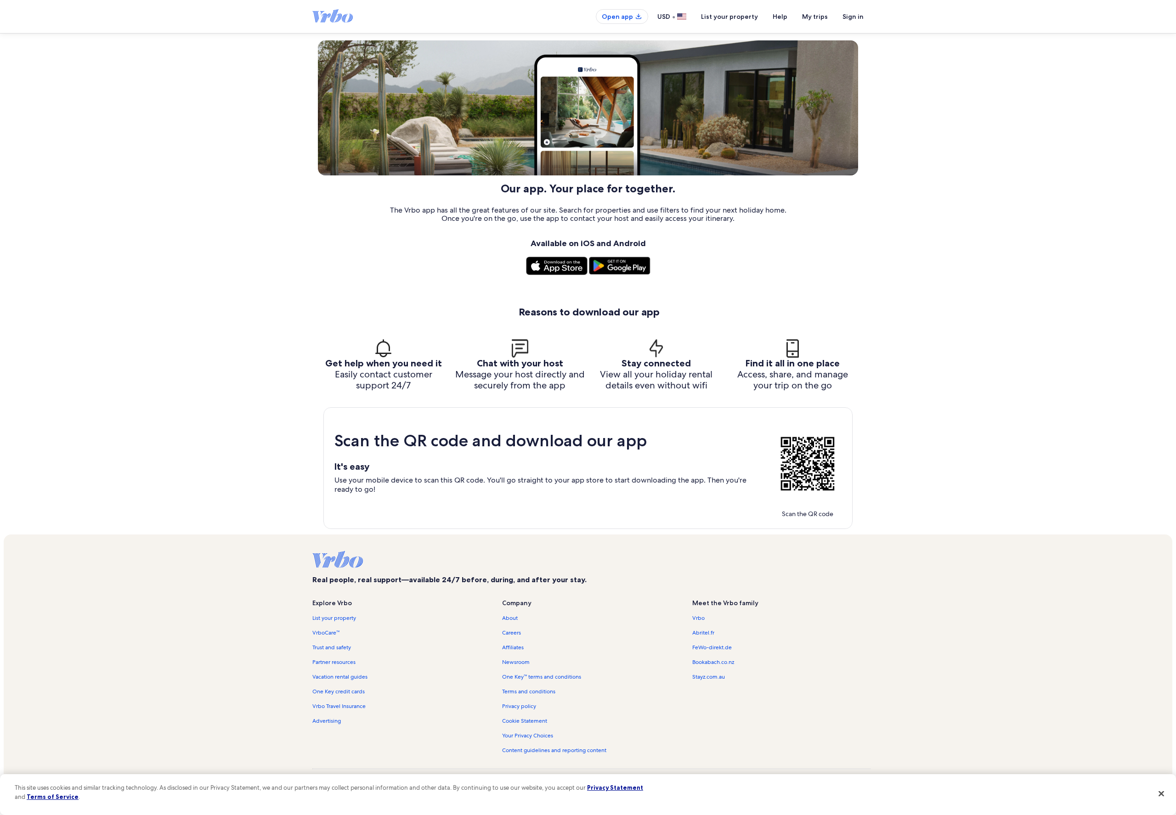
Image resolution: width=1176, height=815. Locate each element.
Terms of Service (53, 796)
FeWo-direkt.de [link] (712, 647)
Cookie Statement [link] (524, 721)
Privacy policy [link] (519, 706)
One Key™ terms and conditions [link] (541, 676)
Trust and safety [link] (331, 647)
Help (780, 16)
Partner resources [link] (334, 662)
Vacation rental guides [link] (340, 676)
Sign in (853, 16)
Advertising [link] (326, 721)
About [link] (510, 618)
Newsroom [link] (516, 662)
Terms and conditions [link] (528, 691)
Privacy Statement (615, 787)
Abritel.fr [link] (703, 632)
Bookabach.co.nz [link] (713, 662)
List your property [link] (334, 618)
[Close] (1161, 793)
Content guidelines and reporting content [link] (554, 750)
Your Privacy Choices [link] (527, 735)
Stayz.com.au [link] (708, 676)
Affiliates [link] (513, 647)
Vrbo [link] (698, 618)
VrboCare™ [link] (325, 632)
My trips (815, 16)
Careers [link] (511, 632)
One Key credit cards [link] (338, 691)
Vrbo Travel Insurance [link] (339, 706)
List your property (729, 16)
